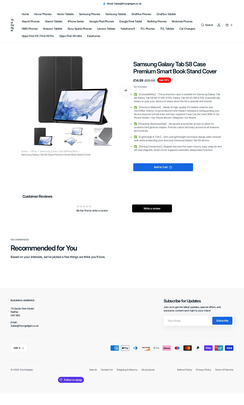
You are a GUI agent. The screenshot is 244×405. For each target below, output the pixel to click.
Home (24, 151)
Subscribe (222, 320)
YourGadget (26, 369)
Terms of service (224, 369)
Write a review (152, 208)
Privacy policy (203, 369)
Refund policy (184, 369)
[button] (207, 25)
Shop (34, 151)
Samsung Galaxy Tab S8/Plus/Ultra (59, 151)
